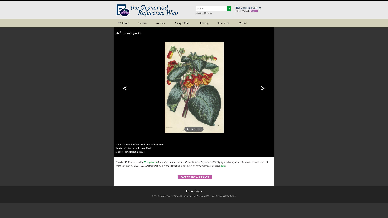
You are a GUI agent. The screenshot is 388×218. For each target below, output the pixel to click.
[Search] (229, 8)
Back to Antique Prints (195, 177)
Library (204, 23)
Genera (142, 23)
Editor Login (194, 191)
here (223, 165)
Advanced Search (204, 13)
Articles (160, 23)
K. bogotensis (150, 162)
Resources (223, 23)
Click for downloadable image (130, 151)
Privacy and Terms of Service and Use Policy (216, 196)
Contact (243, 23)
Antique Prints (182, 23)
